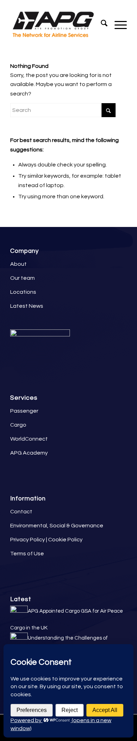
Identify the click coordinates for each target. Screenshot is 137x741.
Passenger (24, 411)
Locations (23, 292)
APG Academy (29, 453)
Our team (22, 278)
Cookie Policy (65, 539)
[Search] (100, 25)
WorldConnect (29, 439)
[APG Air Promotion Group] (56, 25)
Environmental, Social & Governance (56, 525)
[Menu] (117, 25)
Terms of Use (27, 553)
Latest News (26, 306)
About (18, 264)
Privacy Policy (27, 539)
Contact (21, 511)
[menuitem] (100, 25)
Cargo (18, 425)
